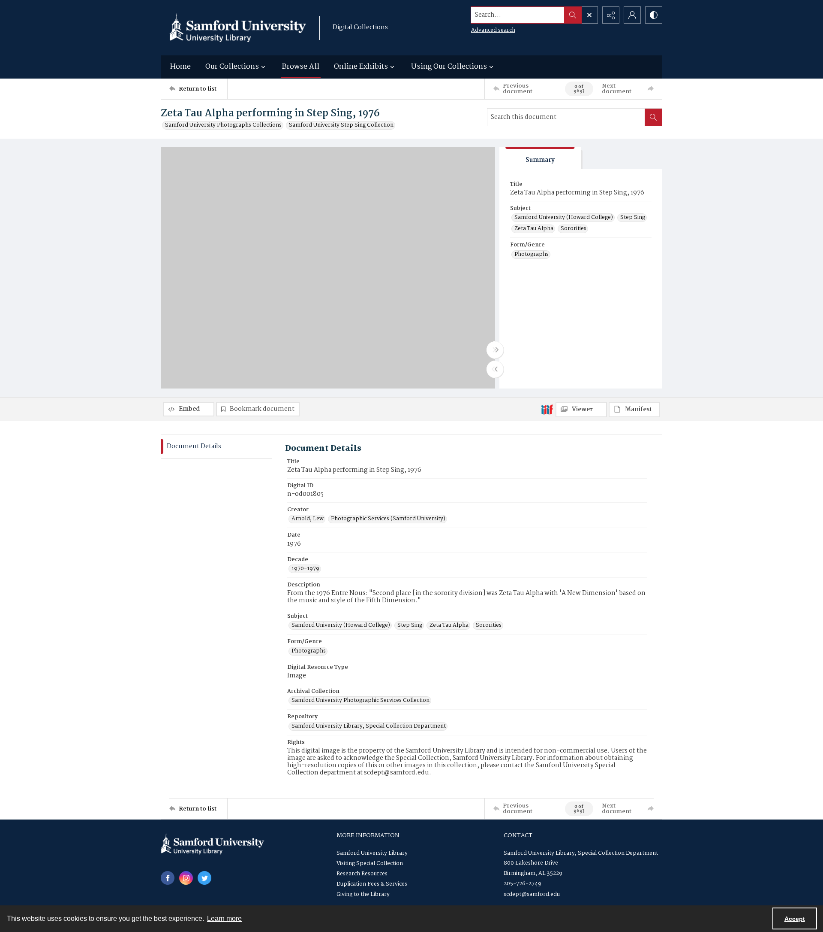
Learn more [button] (224, 918)
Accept (794, 918)
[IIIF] (547, 409)
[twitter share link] (204, 878)
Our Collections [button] (232, 67)
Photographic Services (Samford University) (388, 519)
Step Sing (632, 217)
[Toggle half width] (495, 369)
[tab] (540, 158)
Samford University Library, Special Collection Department (368, 726)
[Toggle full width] (495, 349)
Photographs (531, 254)
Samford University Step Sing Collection (341, 125)
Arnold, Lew (307, 519)
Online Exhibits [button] (361, 67)
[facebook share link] (167, 878)
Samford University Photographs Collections (223, 125)
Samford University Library (372, 853)
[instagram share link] (186, 878)
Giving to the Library (363, 894)
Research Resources (361, 873)
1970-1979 (305, 569)
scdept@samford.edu (532, 894)
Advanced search (493, 30)
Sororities (573, 229)
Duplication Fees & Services (371, 884)
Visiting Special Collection (369, 863)
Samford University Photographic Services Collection (360, 700)
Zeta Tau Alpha (533, 229)
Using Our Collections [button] (449, 67)
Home (180, 67)
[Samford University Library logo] (237, 28)
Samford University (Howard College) (563, 217)
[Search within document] (653, 117)
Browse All (300, 67)
